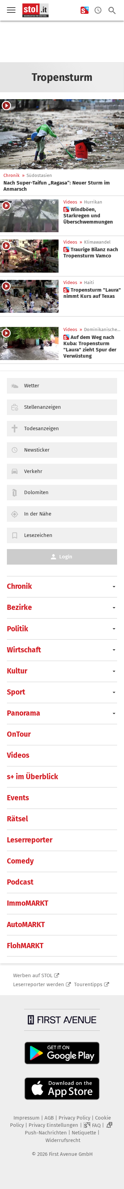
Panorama (23, 713)
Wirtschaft (24, 649)
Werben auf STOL (32, 975)
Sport (16, 692)
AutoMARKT (26, 924)
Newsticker (37, 450)
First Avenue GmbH (71, 1154)
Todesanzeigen (41, 428)
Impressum (26, 1118)
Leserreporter (29, 840)
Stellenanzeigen (42, 407)
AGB (49, 1118)
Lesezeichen (38, 535)
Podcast (20, 882)
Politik (17, 628)
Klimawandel (97, 242)
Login (65, 557)
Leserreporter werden (38, 984)
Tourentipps (88, 984)
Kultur (17, 671)
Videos (70, 202)
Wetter (31, 386)
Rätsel (17, 818)
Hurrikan (93, 202)
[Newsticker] (98, 11)
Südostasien (39, 175)
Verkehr (33, 471)
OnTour (19, 734)
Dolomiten (36, 492)
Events (18, 797)
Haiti (89, 282)
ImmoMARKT (27, 903)
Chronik (11, 175)
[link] (62, 186)
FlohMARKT (25, 945)
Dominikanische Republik (102, 329)
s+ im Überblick (32, 776)
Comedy (20, 861)
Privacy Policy (74, 1118)
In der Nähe (37, 514)
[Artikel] (62, 134)
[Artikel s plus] (29, 216)
